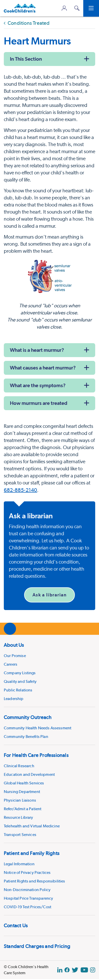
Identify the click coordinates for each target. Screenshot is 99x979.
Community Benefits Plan (26, 736)
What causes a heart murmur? (43, 368)
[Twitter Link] (75, 969)
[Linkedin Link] (59, 969)
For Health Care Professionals (36, 755)
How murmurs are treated (38, 403)
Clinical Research (19, 765)
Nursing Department (22, 791)
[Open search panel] (76, 8)
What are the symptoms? (37, 385)
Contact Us (16, 925)
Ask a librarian (49, 594)
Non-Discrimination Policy (27, 889)
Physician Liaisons (20, 800)
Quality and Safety (20, 681)
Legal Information (19, 863)
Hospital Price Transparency (28, 898)
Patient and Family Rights (31, 853)
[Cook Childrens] (20, 8)
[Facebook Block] (67, 969)
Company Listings (20, 672)
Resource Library (18, 817)
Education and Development (29, 774)
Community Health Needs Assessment (37, 728)
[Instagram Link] (92, 969)
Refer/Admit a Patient (22, 808)
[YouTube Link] (84, 969)
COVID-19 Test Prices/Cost (27, 906)
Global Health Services (24, 783)
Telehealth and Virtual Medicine (32, 826)
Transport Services (20, 834)
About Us (14, 645)
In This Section (26, 59)
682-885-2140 (20, 490)
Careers (10, 664)
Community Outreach (28, 717)
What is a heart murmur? (37, 350)
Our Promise (15, 655)
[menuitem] (49, 671)
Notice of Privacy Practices (27, 872)
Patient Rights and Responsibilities (34, 881)
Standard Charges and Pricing (37, 946)
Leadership (14, 698)
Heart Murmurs (37, 41)
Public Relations (18, 690)
